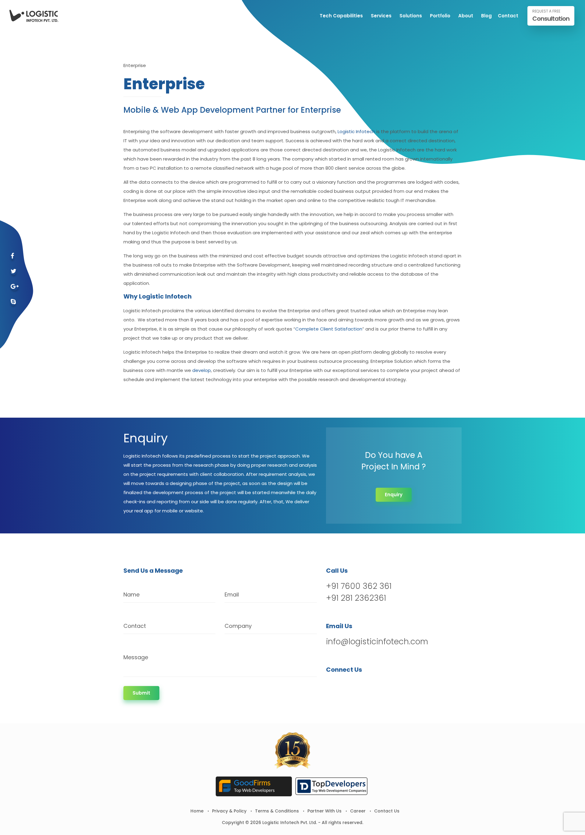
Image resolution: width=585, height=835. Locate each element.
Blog (486, 15)
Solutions (410, 15)
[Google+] (15, 286)
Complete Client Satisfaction (328, 329)
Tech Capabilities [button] (341, 15)
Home (197, 811)
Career (358, 811)
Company (238, 626)
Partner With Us (324, 811)
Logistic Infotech (356, 131)
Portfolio (440, 15)
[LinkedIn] (363, 685)
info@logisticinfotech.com (377, 641)
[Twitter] (13, 271)
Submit (141, 693)
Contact (508, 15)
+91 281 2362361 (356, 598)
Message (135, 657)
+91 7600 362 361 (359, 586)
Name (131, 594)
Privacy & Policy (229, 811)
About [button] (465, 15)
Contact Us (386, 811)
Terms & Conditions (277, 811)
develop (201, 370)
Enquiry (393, 494)
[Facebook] (12, 256)
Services (381, 15)
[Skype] (13, 302)
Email (232, 594)
